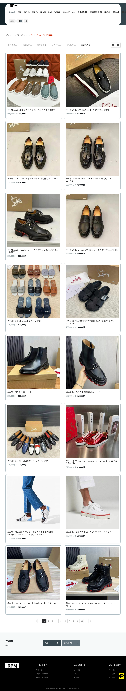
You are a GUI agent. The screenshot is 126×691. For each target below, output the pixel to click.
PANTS (35, 12)
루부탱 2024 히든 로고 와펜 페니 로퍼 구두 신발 (27, 461)
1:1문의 (107, 12)
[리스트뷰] (113, 45)
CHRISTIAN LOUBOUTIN (42, 35)
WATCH (57, 12)
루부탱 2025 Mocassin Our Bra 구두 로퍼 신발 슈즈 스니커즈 (88, 179)
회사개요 (112, 669)
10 (82, 621)
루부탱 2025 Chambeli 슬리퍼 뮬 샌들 (24, 321)
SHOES (43, 12)
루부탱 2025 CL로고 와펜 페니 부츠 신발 (83, 392)
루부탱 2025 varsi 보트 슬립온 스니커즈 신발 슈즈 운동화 (31, 110)
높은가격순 (56, 45)
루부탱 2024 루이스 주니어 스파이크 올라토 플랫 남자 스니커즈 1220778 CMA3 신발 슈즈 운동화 (30, 533)
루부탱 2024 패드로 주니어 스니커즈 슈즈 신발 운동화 (88, 532)
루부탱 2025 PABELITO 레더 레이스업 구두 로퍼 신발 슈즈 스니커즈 (32, 251)
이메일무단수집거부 (43, 677)
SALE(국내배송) (96, 12)
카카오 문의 (68, 643)
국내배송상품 (82, 12)
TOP (19, 12)
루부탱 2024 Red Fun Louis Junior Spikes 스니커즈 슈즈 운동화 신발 (91, 462)
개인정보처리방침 (42, 673)
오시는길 (112, 677)
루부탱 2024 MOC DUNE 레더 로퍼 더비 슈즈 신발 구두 (31, 603)
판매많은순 (27, 45)
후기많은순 (85, 45)
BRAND (12, 12)
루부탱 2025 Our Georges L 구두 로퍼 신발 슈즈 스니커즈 (32, 178)
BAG (50, 12)
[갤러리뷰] (118, 45)
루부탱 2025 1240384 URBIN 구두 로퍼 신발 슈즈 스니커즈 (92, 250)
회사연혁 (112, 673)
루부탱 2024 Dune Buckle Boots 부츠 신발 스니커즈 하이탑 (89, 604)
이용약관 (39, 669)
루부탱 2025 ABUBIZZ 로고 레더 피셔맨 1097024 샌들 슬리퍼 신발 (90, 322)
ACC (73, 12)
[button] (26, 21)
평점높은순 (71, 45)
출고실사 (115, 12)
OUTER (27, 12)
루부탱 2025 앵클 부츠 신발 (19, 392)
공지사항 (77, 669)
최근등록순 (12, 45)
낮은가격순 (41, 45)
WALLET (66, 12)
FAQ (46, 643)
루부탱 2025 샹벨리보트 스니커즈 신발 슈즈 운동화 (87, 110)
